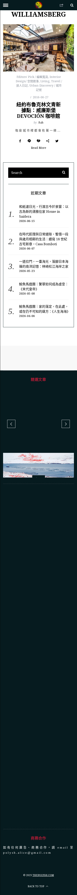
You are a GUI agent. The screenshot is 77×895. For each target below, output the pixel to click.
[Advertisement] (38, 656)
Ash (40, 122)
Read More (38, 148)
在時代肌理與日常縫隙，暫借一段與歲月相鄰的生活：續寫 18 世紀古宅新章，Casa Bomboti (43, 239)
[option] (38, 475)
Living (44, 81)
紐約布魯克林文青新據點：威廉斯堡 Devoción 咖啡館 (38, 110)
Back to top (36, 886)
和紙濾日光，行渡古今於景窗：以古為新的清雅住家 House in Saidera (43, 211)
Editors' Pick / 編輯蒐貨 (32, 77)
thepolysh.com (43, 875)
